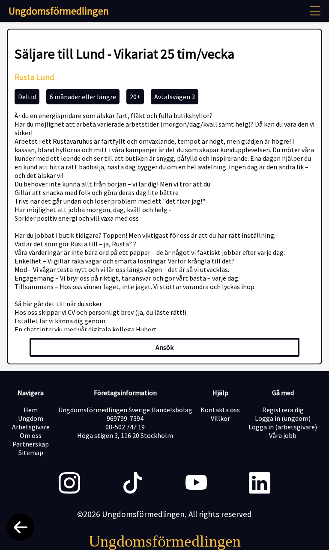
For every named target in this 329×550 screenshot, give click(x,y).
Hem (31, 409)
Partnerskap (30, 444)
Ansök (164, 347)
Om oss (31, 435)
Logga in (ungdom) (283, 418)
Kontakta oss (220, 409)
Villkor (220, 418)
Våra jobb (282, 435)
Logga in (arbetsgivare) (282, 427)
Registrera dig (283, 409)
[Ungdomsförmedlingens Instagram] (69, 483)
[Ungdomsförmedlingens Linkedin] (259, 483)
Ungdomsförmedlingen (59, 11)
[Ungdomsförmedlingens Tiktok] (133, 483)
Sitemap (30, 452)
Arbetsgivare (31, 427)
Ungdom (30, 418)
